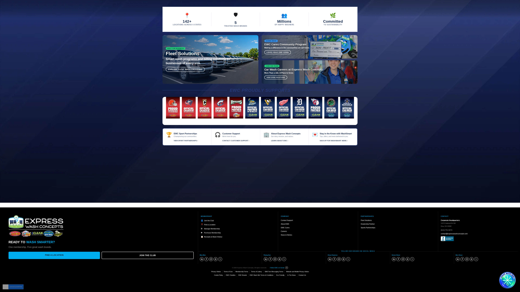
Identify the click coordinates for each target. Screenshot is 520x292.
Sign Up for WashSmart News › (334, 140)
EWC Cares (285, 228)
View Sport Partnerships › (186, 140)
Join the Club (147, 255)
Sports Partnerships (368, 228)
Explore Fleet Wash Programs (185, 69)
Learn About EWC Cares (277, 52)
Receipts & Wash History (213, 237)
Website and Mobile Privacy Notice (297, 271)
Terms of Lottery (256, 271)
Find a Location (54, 255)
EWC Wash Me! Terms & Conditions (261, 275)
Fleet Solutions (366, 220)
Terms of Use (228, 271)
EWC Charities (230, 275)
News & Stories (286, 235)
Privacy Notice (216, 271)
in (286, 267)
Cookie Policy (218, 275)
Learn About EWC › (279, 140)
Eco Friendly (280, 275)
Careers (284, 231)
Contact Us (302, 275)
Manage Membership (212, 229)
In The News (291, 275)
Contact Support (287, 220)
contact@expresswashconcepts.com (454, 234)
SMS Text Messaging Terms (274, 271)
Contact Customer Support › (235, 140)
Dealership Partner (368, 224)
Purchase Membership (212, 233)
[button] (507, 280)
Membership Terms (241, 271)
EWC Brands (242, 275)
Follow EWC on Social (277, 267)
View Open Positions (275, 77)
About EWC (285, 224)
